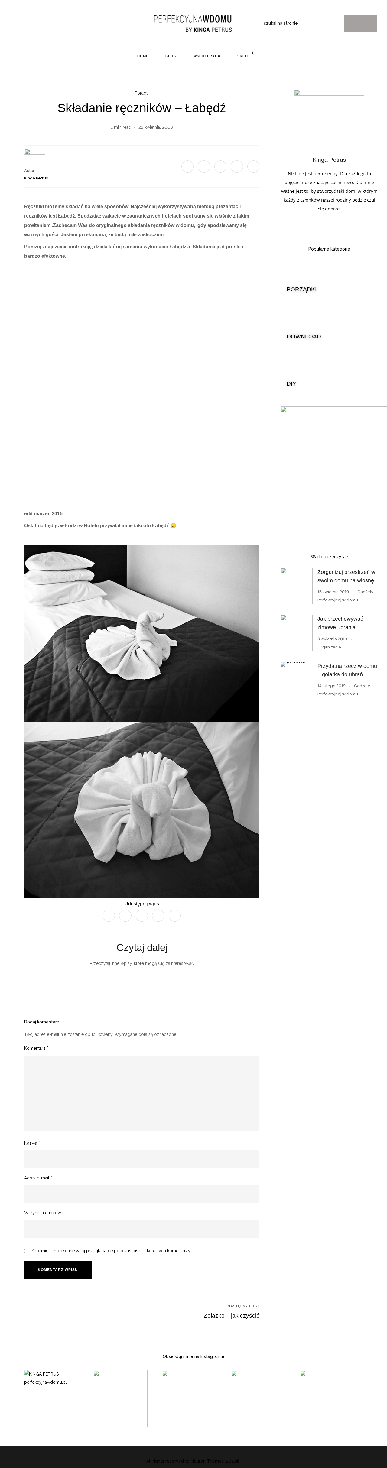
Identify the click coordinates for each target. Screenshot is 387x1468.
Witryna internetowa (43, 1212)
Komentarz (36, 1048)
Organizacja (329, 647)
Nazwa (32, 1143)
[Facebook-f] (30, 23)
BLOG (171, 56)
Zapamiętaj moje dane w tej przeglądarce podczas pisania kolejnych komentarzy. (111, 1250)
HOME (142, 56)
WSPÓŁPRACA (207, 56)
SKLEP (243, 56)
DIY (291, 383)
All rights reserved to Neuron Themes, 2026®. (193, 1461)
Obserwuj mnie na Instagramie (193, 1356)
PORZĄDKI (302, 289)
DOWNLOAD (304, 336)
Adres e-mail (38, 1177)
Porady (142, 93)
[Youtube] (40, 23)
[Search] (360, 23)
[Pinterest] (21, 23)
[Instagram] (12, 23)
